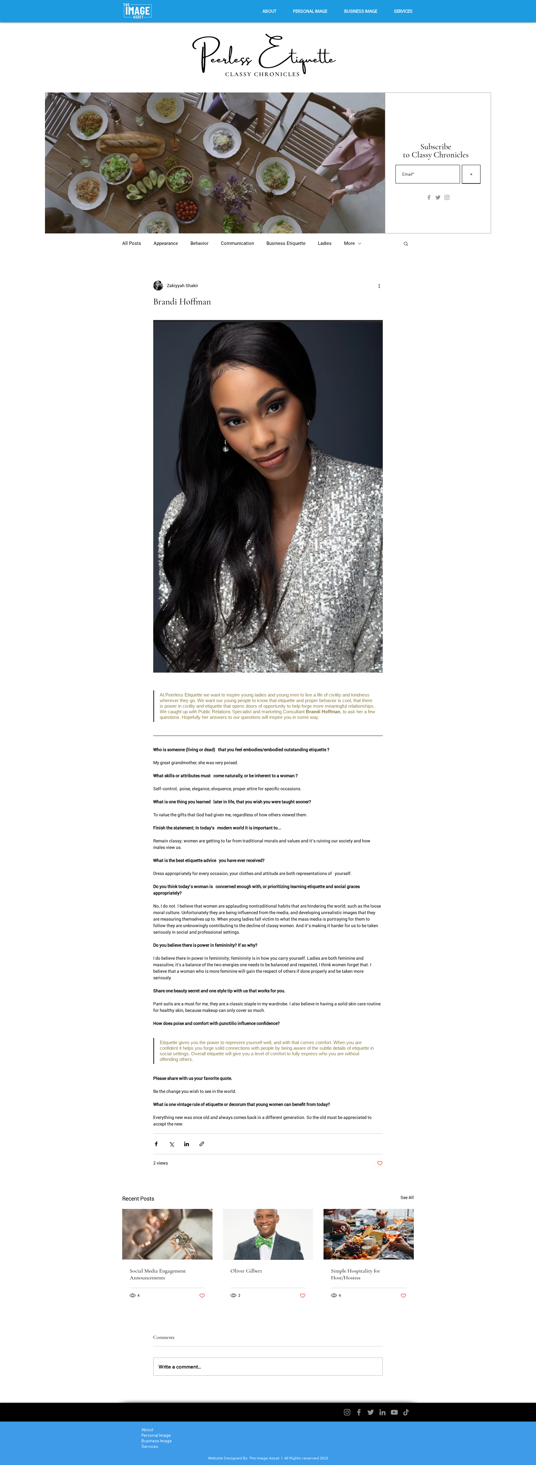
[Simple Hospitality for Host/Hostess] (369, 1234)
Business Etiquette (286, 243)
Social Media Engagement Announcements (158, 1274)
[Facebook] (359, 1412)
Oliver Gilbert (246, 1270)
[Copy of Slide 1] (223, 224)
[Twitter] (370, 1412)
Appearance (166, 243)
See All (407, 1197)
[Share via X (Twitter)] (171, 1144)
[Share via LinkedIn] (187, 1144)
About (147, 1429)
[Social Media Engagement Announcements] (167, 1234)
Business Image (156, 1440)
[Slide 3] (216, 224)
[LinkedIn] (382, 1412)
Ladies (325, 243)
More (349, 243)
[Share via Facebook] (156, 1144)
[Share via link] (202, 1144)
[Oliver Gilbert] (268, 1234)
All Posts (131, 243)
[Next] (376, 163)
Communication (237, 243)
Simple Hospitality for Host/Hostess (355, 1274)
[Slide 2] (208, 223)
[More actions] (379, 285)
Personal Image (156, 1435)
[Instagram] (347, 1412)
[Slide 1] (200, 224)
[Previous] (53, 163)
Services (149, 1446)
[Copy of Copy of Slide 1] (230, 224)
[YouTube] (394, 1412)
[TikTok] (406, 1412)
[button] (310, 11)
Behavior (199, 243)
